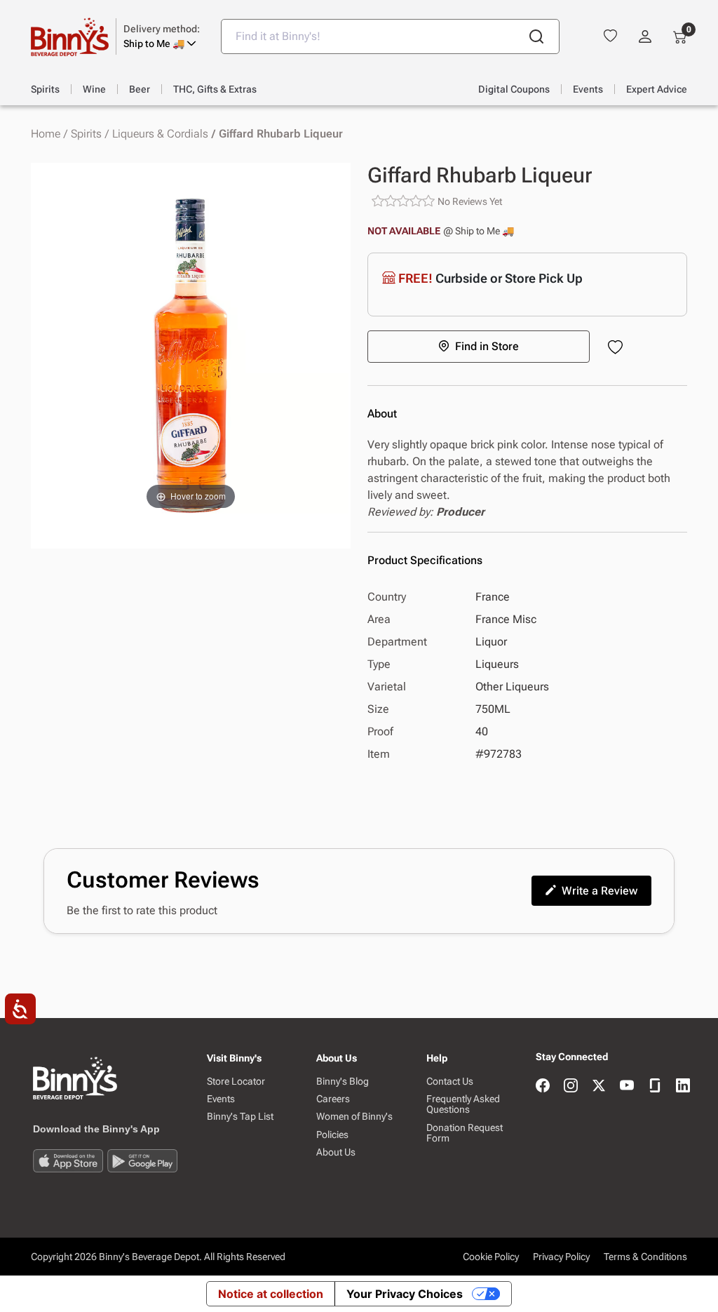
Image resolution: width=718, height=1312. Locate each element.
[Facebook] (543, 1086)
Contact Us (449, 1081)
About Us (335, 1152)
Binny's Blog (342, 1081)
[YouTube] (627, 1086)
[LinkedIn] (683, 1086)
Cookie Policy (491, 1256)
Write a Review (599, 890)
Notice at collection (270, 1294)
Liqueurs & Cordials (160, 134)
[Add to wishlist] (618, 348)
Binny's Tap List (240, 1116)
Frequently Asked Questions (463, 1104)
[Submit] (536, 36)
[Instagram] (571, 1086)
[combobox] (390, 36)
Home (45, 134)
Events (221, 1099)
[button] (161, 36)
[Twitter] (599, 1086)
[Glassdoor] (655, 1086)
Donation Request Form (464, 1133)
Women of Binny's (354, 1116)
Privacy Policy (561, 1256)
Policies (332, 1135)
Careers (333, 1099)
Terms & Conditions (645, 1256)
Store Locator (236, 1081)
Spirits (86, 134)
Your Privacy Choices (404, 1294)
